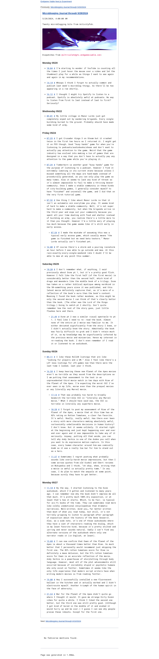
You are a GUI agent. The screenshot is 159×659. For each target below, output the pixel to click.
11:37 (54, 456)
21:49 (54, 316)
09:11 (50, 357)
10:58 (54, 409)
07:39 (50, 164)
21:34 (50, 594)
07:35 (50, 138)
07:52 (50, 200)
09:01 (50, 116)
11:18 (50, 488)
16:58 (50, 371)
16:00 (50, 247)
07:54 (54, 232)
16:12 (50, 94)
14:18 (50, 82)
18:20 (50, 269)
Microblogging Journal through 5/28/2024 (65, 13)
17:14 (54, 395)
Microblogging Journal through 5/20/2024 (68, 7)
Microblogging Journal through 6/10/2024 (63, 621)
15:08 (50, 541)
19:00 (50, 579)
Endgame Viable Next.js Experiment (56, 1)
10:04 (50, 68)
